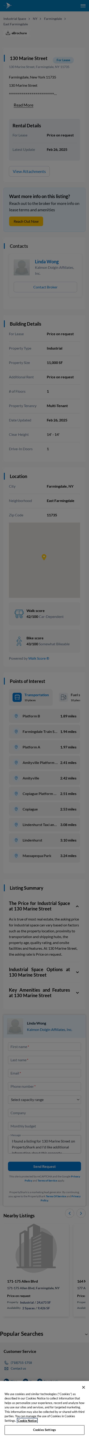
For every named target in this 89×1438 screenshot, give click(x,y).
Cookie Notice (27, 1420)
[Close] (84, 1387)
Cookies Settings (44, 1430)
